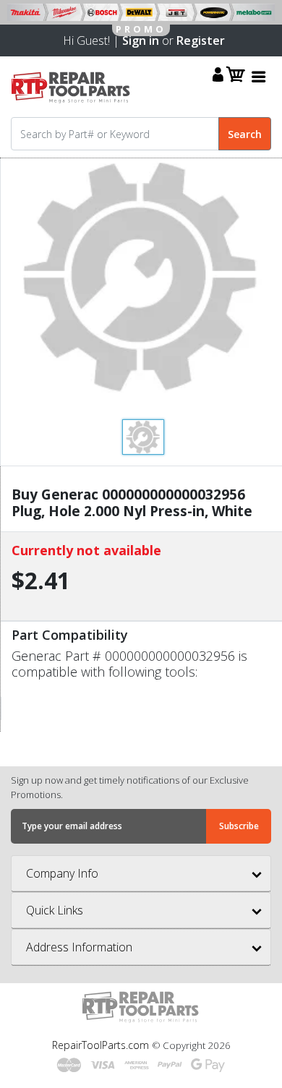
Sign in (140, 40)
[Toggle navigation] (259, 76)
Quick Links (54, 910)
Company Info (62, 873)
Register (200, 40)
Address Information (79, 947)
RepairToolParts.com (102, 1045)
